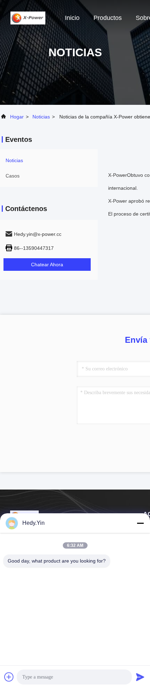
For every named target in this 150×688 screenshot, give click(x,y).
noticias (41, 117)
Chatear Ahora (47, 264)
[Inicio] (27, 17)
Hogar (17, 117)
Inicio (72, 17)
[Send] (140, 677)
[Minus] (140, 523)
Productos (107, 17)
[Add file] (9, 677)
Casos (13, 176)
